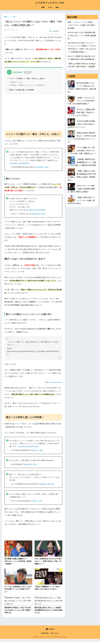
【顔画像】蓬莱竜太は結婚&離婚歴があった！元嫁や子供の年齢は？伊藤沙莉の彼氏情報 (82, 162)
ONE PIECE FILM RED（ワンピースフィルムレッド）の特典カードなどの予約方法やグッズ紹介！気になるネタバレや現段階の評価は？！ (82, 47)
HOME (51, 629)
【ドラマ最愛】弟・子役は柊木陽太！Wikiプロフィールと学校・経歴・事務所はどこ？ (82, 150)
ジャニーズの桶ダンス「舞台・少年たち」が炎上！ (27, 78)
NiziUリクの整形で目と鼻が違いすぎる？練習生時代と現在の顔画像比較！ (82, 57)
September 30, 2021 (46, 484)
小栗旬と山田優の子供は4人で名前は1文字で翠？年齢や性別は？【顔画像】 (82, 65)
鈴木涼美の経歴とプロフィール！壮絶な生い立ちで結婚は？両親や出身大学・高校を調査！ (82, 87)
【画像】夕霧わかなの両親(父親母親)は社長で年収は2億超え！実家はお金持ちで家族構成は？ (82, 175)
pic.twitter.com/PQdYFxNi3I (28, 446)
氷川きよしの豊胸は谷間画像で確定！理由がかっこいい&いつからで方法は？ (81, 112)
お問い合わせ (54, 633)
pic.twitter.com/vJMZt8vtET (19, 163)
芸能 (43, 7)
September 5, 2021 (30, 464)
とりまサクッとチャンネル (50, 2)
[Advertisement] (33, 111)
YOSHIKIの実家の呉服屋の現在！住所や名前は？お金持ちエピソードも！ (81, 124)
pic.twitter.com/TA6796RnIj (36, 210)
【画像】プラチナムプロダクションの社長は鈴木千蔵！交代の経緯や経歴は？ (81, 101)
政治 (57, 7)
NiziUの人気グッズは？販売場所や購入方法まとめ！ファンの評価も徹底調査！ (82, 35)
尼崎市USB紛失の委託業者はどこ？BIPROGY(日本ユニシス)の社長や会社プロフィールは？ (82, 137)
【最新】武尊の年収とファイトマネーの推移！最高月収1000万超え (81, 200)
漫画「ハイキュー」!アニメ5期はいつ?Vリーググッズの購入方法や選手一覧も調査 (82, 25)
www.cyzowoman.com (56, 382)
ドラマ (50, 7)
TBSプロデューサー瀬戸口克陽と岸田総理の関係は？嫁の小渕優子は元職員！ (81, 189)
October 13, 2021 (42, 167)
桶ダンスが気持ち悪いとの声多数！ (22, 90)
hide (27, 72)
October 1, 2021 (36, 501)
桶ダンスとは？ (17, 82)
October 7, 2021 (37, 450)
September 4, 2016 (38, 214)
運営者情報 (45, 633)
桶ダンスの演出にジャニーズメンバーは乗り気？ (28, 85)
